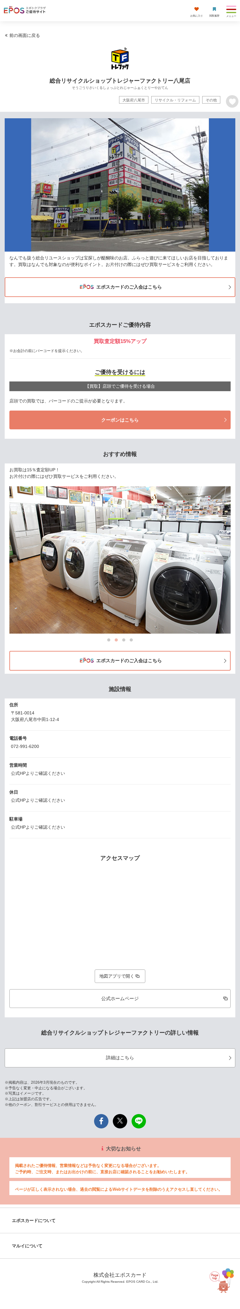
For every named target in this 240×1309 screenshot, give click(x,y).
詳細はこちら (120, 1057)
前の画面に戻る (24, 35)
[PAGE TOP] (221, 1278)
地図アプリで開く (116, 976)
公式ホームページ (120, 998)
